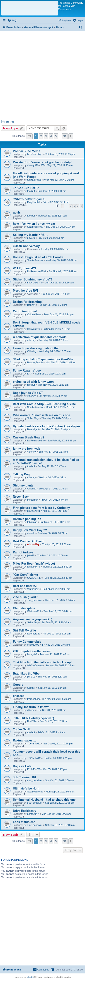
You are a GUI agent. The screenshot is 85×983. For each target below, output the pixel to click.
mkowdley (33, 544)
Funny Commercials (27, 641)
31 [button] (64, 136)
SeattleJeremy (35, 226)
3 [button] (46, 136)
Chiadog (31, 351)
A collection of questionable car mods (39, 337)
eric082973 (33, 644)
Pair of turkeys (23, 552)
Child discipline (24, 608)
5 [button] (56, 136)
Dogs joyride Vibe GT (28, 393)
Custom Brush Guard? (28, 437)
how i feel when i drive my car (34, 223)
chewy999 (33, 165)
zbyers (31, 238)
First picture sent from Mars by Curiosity (41, 507)
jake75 (30, 555)
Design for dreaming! (28, 301)
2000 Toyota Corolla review (32, 651)
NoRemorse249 (36, 440)
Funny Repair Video (27, 370)
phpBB (30, 977)
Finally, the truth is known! (31, 707)
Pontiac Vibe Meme (26, 151)
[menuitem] (12, 20)
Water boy (33, 589)
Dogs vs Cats (22, 766)
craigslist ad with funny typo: (33, 381)
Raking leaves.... (24, 740)
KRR (29, 373)
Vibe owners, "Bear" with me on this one (41, 415)
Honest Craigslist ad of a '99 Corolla (38, 257)
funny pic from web (26, 448)
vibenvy (31, 340)
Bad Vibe (32, 721)
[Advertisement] (42, 74)
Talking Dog (21, 474)
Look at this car (24, 822)
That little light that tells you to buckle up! (42, 662)
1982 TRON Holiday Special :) (33, 718)
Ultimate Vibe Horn (26, 788)
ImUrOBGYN (34, 282)
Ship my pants (23, 485)
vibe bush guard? (25, 597)
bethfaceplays (35, 154)
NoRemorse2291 (36, 271)
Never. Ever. (21, 496)
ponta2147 (33, 813)
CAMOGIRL (34, 577)
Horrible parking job (27, 519)
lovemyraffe (33, 633)
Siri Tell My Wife (24, 630)
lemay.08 (32, 654)
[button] (29, 136)
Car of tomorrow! (25, 311)
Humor (8, 121)
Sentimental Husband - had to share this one (44, 799)
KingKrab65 (33, 202)
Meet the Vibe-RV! (25, 290)
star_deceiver (34, 600)
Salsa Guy (33, 418)
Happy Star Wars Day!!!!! (30, 530)
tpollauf (31, 191)
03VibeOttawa (35, 665)
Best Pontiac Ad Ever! (28, 541)
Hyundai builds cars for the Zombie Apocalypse (46, 426)
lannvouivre (33, 329)
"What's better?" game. (29, 199)
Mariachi (31, 510)
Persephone (34, 699)
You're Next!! (22, 729)
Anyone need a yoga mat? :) (32, 619)
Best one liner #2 (24, 586)
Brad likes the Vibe (26, 673)
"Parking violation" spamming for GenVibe (43, 359)
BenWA (31, 304)
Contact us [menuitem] (43, 969)
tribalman (32, 522)
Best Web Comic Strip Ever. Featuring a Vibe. (45, 404)
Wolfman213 (34, 611)
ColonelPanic (34, 179)
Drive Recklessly (24, 810)
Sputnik (31, 687)
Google (18, 684)
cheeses (18, 696)
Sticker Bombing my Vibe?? (33, 279)
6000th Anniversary (26, 246)
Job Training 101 (24, 777)
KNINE (31, 769)
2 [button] (41, 136)
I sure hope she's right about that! (36, 348)
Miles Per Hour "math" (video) (34, 563)
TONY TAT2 (34, 743)
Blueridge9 (33, 429)
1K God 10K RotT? (26, 188)
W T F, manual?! (24, 268)
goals (17, 212)
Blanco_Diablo (35, 362)
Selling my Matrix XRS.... (30, 235)
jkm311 (31, 676)
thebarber (32, 499)
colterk (31, 533)
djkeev (30, 710)
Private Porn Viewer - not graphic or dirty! (42, 162)
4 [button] (51, 136)
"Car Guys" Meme (25, 574)
